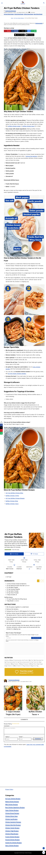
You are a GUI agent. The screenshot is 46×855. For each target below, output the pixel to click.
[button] (5, 550)
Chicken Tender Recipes (28, 14)
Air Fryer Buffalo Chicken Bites (14, 493)
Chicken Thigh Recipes (12, 831)
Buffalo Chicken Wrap (12, 501)
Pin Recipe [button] (35, 554)
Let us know (23, 673)
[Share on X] (1, 427)
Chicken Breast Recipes (18, 14)
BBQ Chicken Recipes (11, 804)
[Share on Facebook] (1, 425)
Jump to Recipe (20, 34)
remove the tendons (31, 156)
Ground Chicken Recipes (12, 839)
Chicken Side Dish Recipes (13, 825)
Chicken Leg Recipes (11, 819)
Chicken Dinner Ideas (11, 816)
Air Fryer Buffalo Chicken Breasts (15, 498)
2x (40, 580)
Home (12, 18)
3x (42, 580)
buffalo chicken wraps (14, 126)
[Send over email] (1, 433)
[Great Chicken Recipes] (23, 3)
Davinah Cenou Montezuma (10, 10)
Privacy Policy (9, 789)
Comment (6, 726)
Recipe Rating (8, 724)
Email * (21, 736)
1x (38, 580)
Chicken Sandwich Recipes (13, 822)
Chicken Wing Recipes (11, 834)
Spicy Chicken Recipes (38, 14)
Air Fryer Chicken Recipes (9, 14)
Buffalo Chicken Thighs (12, 495)
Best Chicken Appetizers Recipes (15, 807)
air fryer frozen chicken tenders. (17, 373)
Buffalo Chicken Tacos (12, 503)
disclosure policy (38, 23)
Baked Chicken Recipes (12, 801)
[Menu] (2, 3)
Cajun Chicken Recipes (12, 810)
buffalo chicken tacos (28, 126)
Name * (8, 736)
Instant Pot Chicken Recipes (13, 842)
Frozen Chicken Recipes (12, 836)
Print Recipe (30, 34)
